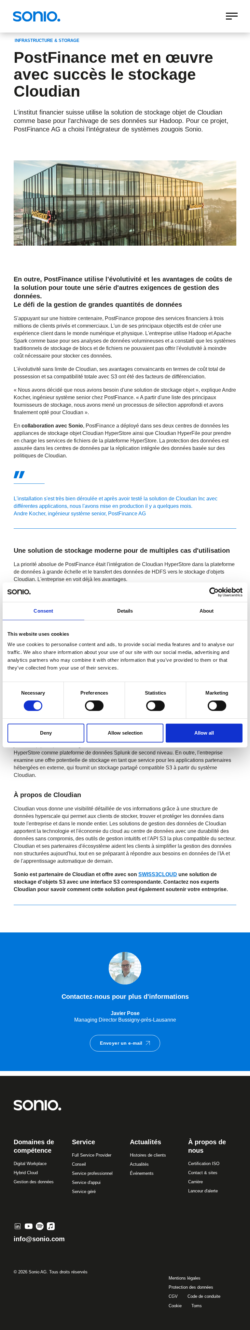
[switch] (94, 705)
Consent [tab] (43, 611)
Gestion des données (34, 1181)
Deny (46, 733)
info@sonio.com (39, 1238)
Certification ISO (203, 1163)
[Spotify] (40, 1226)
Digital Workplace (30, 1163)
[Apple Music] (51, 1226)
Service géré (84, 1191)
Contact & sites (202, 1172)
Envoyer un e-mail (121, 1043)
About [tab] (207, 611)
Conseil (79, 1164)
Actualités (139, 1164)
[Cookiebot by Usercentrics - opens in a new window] (214, 592)
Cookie (175, 1305)
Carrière (195, 1181)
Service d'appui (86, 1182)
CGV (173, 1296)
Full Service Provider (91, 1155)
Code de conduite (204, 1296)
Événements (142, 1173)
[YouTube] (29, 1226)
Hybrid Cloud (26, 1172)
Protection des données (191, 1287)
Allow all (204, 733)
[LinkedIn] (17, 1226)
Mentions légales (185, 1278)
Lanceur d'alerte (203, 1190)
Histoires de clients (148, 1155)
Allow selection (125, 733)
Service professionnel (92, 1173)
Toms (196, 1305)
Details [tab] (125, 611)
